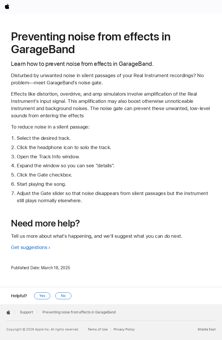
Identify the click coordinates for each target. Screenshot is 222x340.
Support (26, 312)
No (63, 296)
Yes (42, 296)
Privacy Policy (124, 329)
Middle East (207, 329)
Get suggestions (29, 247)
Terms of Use (98, 329)
